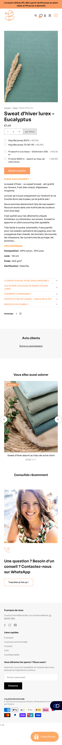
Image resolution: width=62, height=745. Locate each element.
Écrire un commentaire (31, 345)
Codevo (10, 704)
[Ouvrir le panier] (50, 15)
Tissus (15, 107)
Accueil (7, 107)
